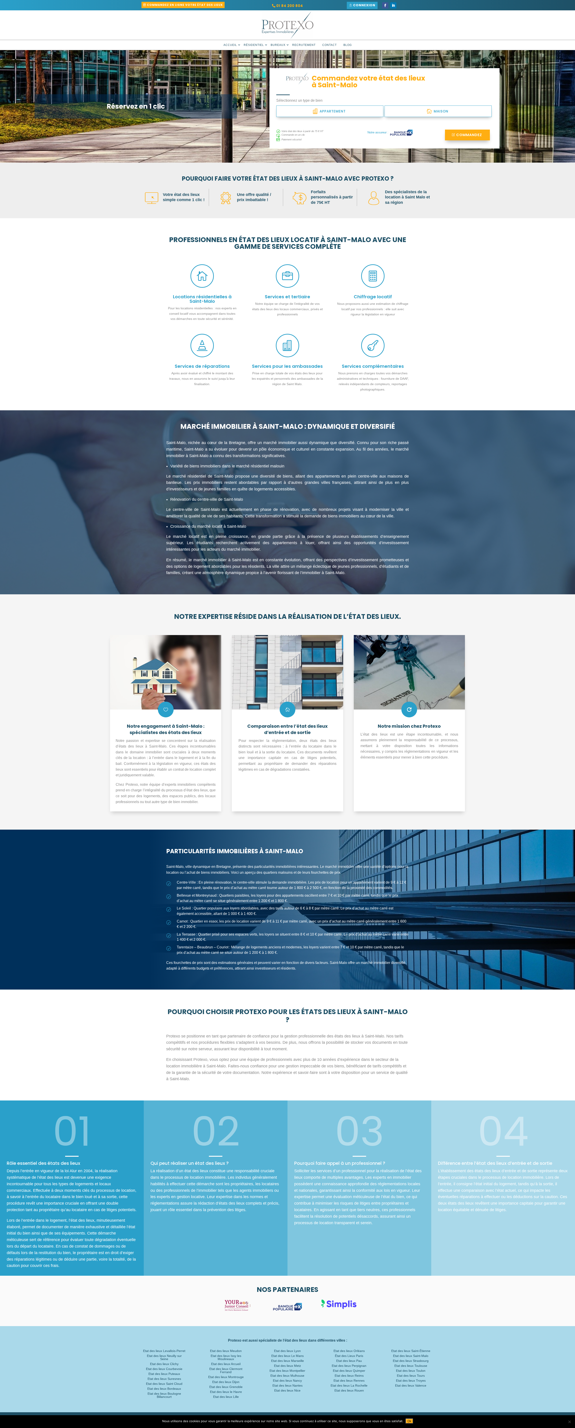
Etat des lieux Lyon (287, 1351)
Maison (441, 111)
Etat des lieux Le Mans (287, 1356)
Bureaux (278, 45)
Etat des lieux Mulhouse (287, 1375)
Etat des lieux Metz (287, 1365)
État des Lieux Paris (349, 1356)
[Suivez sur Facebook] (385, 5)
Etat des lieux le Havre (226, 1392)
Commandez (469, 134)
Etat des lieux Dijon (225, 1382)
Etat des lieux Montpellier (287, 1370)
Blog (347, 45)
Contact (329, 45)
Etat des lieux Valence (410, 1385)
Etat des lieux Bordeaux (164, 1388)
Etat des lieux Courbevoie (164, 1369)
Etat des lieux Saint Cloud (164, 1383)
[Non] (569, 1421)
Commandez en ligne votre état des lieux (185, 5)
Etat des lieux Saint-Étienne (410, 1351)
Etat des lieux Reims (349, 1375)
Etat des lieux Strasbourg (411, 1361)
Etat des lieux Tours (411, 1375)
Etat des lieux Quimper (349, 1370)
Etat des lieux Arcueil (226, 1364)
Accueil (230, 45)
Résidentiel (254, 45)
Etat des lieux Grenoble (226, 1387)
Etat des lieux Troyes (411, 1380)
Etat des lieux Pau (349, 1361)
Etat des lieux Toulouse (410, 1365)
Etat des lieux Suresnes (164, 1379)
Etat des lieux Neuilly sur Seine (164, 1357)
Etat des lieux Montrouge (226, 1377)
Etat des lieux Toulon (410, 1370)
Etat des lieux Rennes (349, 1380)
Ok (409, 1421)
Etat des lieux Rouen (349, 1390)
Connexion (364, 5)
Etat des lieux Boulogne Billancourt (164, 1395)
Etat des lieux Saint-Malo (410, 1356)
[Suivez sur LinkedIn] (393, 5)
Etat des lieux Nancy (287, 1380)
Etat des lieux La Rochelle (349, 1385)
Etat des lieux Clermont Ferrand (225, 1370)
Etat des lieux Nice (287, 1390)
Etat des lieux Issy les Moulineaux (226, 1357)
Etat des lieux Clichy (164, 1364)
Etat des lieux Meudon (226, 1351)
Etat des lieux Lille (226, 1397)
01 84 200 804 (289, 5)
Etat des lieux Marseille (287, 1361)
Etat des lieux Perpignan (349, 1365)
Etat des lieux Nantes (287, 1385)
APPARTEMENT (333, 111)
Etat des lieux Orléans (349, 1351)
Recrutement (304, 45)
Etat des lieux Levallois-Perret (164, 1351)
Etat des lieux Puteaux (164, 1374)
